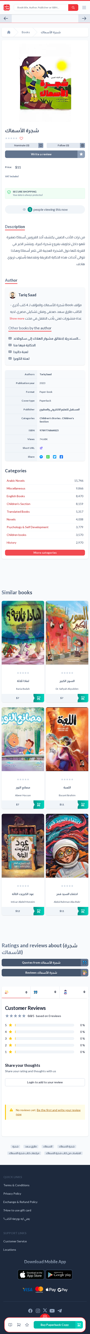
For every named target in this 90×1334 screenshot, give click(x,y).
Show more (17, 318)
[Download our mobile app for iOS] (31, 1275)
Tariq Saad (27, 295)
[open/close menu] (84, 7)
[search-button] (73, 7)
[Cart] (18, 1324)
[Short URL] (61, 448)
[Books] (10, 1324)
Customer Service (15, 1241)
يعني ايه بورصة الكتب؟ (16, 1218)
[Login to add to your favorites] (21, 138)
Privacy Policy (12, 1193)
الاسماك (47, 1146)
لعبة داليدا (20, 352)
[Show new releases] (45, 1315)
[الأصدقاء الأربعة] (84, 18)
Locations (9, 1249)
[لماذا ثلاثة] (23, 633)
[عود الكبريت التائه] (23, 846)
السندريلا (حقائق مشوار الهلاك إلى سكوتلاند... (47, 338)
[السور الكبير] (67, 633)
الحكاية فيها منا (24, 345)
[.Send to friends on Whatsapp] (48, 456)
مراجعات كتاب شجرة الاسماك (24, 1153)
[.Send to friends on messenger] (41, 456)
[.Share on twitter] (54, 456)
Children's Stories (50, 418)
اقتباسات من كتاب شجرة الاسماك (63, 1153)
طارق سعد (31, 1146)
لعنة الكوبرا (21, 358)
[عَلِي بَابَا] (6, 18)
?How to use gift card (17, 1210)
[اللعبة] (67, 739)
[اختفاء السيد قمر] (67, 846)
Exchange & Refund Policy (20, 1202)
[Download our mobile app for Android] (59, 1275)
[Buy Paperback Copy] (23, 698)
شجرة (15, 1146)
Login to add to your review (45, 1082)
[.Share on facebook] (61, 456)
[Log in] (27, 1324)
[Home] (9, 32)
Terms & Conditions (16, 1185)
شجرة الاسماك (67, 1146)
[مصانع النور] (23, 739)
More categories (45, 552)
